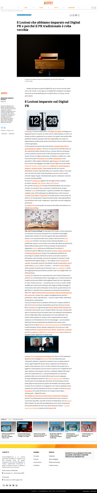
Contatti (35, 459)
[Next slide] (11, 419)
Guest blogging (53, 459)
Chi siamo (36, 456)
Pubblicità (52, 456)
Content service (53, 465)
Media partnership (54, 462)
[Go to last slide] (9, 419)
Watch (56, 7)
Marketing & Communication (15, 10)
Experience (71, 7)
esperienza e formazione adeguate (55, 396)
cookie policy (93, 491)
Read (26, 7)
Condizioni (36, 465)
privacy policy (86, 491)
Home (2, 10)
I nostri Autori (37, 462)
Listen (41, 7)
